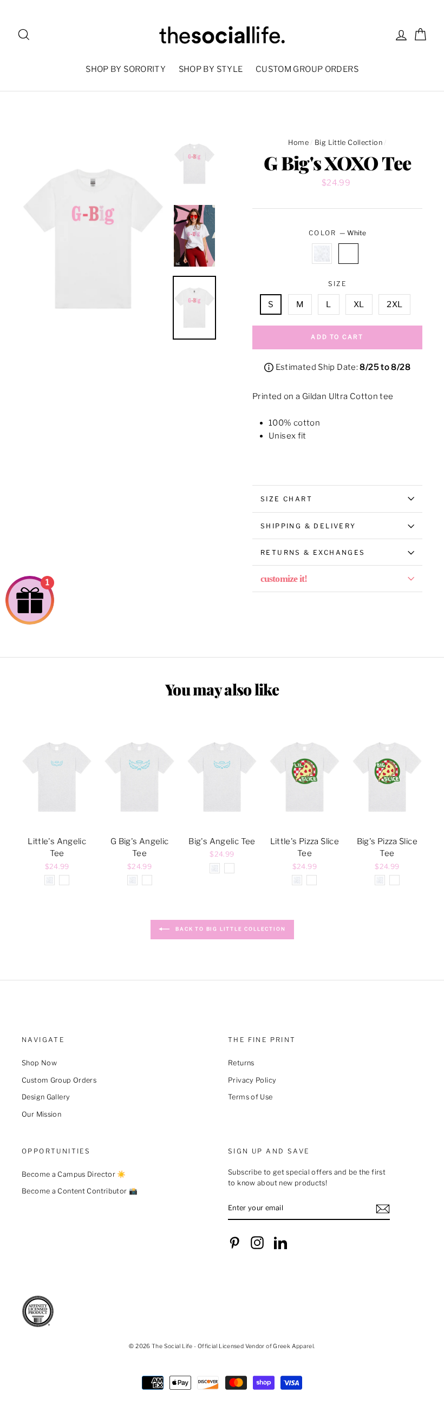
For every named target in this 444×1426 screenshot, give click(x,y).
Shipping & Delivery (308, 526)
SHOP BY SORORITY (126, 69)
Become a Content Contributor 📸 (80, 1191)
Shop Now (39, 1063)
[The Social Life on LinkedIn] (280, 1242)
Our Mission (41, 1114)
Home (298, 142)
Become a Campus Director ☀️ (74, 1174)
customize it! (283, 578)
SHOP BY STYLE (211, 69)
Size (337, 284)
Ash (322, 253)
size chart (286, 499)
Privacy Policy (252, 1080)
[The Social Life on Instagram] (257, 1242)
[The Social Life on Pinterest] (234, 1242)
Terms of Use (250, 1097)
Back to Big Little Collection (230, 929)
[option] (93, 239)
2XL (394, 304)
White (348, 253)
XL (359, 304)
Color (337, 233)
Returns (241, 1063)
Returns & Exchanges (312, 552)
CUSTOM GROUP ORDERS (307, 69)
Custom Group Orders (59, 1080)
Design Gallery (46, 1097)
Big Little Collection (348, 142)
